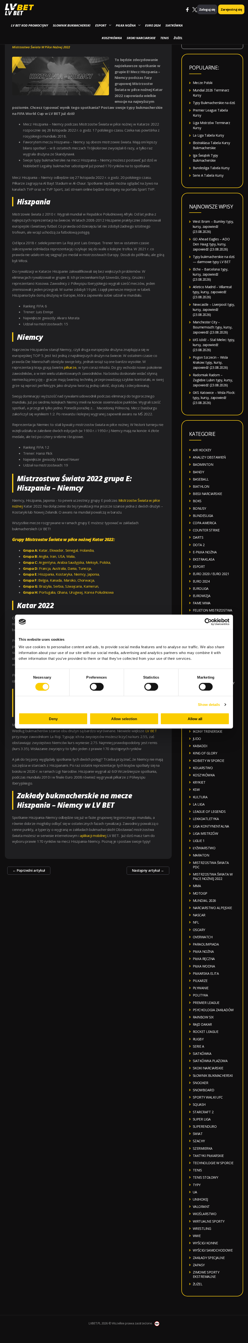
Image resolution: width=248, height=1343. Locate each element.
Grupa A (30, 550)
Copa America (204, 523)
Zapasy (199, 1265)
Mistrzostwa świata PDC (211, 864)
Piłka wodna (204, 966)
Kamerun (91, 586)
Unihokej (200, 1199)
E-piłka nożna (205, 552)
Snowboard (203, 1090)
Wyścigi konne (205, 1243)
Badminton (203, 464)
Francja (44, 568)
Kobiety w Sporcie (208, 760)
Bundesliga (203, 515)
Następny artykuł (148, 870)
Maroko (70, 580)
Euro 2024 (153, 25)
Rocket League (205, 1031)
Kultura (200, 797)
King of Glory (205, 753)
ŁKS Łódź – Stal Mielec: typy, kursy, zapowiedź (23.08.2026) (214, 344)
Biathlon (201, 486)
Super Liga (202, 1119)
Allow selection (124, 719)
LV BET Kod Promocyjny (29, 25)
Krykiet (199, 782)
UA (195, 1192)
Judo (197, 738)
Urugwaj (76, 592)
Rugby (198, 1039)
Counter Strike (206, 530)
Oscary (199, 929)
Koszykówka (112, 38)
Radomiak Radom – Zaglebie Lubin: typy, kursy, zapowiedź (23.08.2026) (213, 380)
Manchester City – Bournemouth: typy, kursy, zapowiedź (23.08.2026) (212, 327)
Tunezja (84, 568)
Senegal (71, 550)
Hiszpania (46, 574)
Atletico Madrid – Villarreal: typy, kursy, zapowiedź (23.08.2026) (212, 292)
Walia (70, 556)
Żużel (178, 38)
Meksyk (92, 562)
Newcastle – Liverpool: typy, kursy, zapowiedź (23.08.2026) (214, 309)
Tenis (164, 38)
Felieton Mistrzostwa (212, 610)
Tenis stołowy (205, 1177)
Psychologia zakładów (213, 1010)
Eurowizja (201, 595)
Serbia (58, 586)
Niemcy (80, 574)
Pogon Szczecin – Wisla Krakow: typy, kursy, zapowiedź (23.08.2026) (210, 362)
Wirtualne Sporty (209, 1221)
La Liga (199, 804)
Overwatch (203, 937)
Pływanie (201, 988)
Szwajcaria (73, 586)
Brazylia (45, 586)
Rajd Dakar (202, 1024)
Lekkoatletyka (206, 818)
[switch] (97, 686)
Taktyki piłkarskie (208, 1155)
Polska (105, 562)
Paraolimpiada (206, 944)
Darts (198, 537)
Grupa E (30, 574)
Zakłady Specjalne (209, 1257)
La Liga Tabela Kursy (208, 135)
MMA (197, 886)
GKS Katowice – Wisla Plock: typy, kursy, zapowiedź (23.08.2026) (214, 397)
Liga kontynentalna (211, 826)
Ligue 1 (199, 840)
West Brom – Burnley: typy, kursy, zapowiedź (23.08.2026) (213, 226)
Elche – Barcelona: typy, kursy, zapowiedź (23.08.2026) (210, 274)
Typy (197, 1185)
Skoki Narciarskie (141, 38)
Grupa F (30, 580)
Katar (43, 550)
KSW (196, 789)
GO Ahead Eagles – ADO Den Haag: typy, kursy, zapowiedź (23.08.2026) (211, 244)
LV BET (14, 13)
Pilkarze (200, 980)
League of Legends (209, 811)
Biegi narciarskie (207, 493)
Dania (72, 568)
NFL (196, 922)
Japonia (93, 574)
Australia (59, 568)
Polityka (200, 995)
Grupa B (30, 556)
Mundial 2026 (204, 900)
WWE (197, 1235)
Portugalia (47, 592)
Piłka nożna (126, 25)
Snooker (200, 1082)
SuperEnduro (205, 1126)
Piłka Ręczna (204, 958)
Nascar (199, 915)
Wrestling (202, 1228)
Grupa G (30, 586)
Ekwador (56, 550)
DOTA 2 (199, 545)
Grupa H (30, 592)
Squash (199, 1104)
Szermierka (202, 1148)
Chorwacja (86, 580)
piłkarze (70, 367)
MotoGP (200, 893)
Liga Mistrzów (205, 833)
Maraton (201, 855)
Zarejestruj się (231, 9)
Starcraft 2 (203, 1112)
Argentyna (47, 562)
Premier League (206, 1002)
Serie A (198, 1046)
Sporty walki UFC (208, 1097)
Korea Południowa (99, 592)
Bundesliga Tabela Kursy (211, 168)
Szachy (199, 1141)
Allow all (195, 719)
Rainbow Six (203, 1017)
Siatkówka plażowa (210, 1060)
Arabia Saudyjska (70, 562)
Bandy (198, 472)
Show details (209, 704)
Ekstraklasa (204, 559)
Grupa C (30, 562)
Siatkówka (174, 25)
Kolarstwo (203, 767)
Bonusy (199, 508)
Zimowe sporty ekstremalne (206, 1274)
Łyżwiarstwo (204, 848)
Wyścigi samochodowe (213, 1250)
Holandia (87, 550)
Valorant (201, 1206)
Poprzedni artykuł (29, 870)
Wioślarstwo (205, 1213)
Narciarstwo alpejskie (212, 907)
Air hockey (202, 450)
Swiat (198, 1133)
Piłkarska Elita (206, 973)
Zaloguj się (207, 9)
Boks (197, 501)
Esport (100, 25)
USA (61, 556)
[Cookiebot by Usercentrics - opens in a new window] (208, 621)
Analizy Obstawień (209, 457)
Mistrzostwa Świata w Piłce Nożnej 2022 (41, 47)
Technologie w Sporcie (213, 1163)
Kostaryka (64, 574)
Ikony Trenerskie (207, 731)
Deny (53, 719)
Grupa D (30, 568)
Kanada (56, 580)
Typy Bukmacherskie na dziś (214, 102)
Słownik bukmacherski (71, 25)
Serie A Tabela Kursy (208, 175)
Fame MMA (201, 603)
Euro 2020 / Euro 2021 (211, 573)
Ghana (62, 592)
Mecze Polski (202, 82)
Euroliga (201, 588)
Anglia (43, 556)
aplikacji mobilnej (93, 835)
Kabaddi (200, 746)
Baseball (201, 479)
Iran (53, 556)
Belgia (43, 580)
